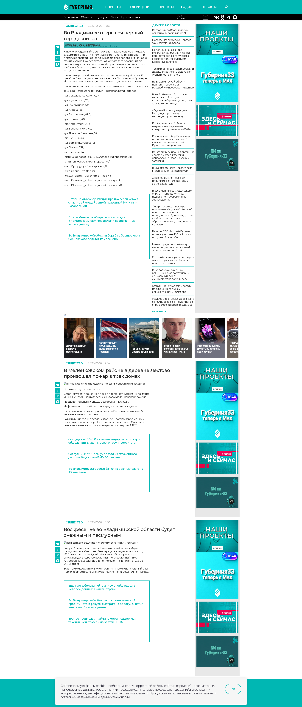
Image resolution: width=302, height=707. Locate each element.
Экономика (71, 17)
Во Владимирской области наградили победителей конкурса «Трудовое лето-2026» (171, 126)
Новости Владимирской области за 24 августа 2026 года (172, 41)
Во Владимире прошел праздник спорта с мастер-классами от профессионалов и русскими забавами (173, 156)
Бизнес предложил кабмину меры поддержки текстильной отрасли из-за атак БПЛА (171, 247)
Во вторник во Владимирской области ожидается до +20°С (170, 32)
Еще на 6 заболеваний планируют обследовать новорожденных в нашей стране (101, 587)
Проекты (166, 7)
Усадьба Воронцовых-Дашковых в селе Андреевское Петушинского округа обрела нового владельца (173, 301)
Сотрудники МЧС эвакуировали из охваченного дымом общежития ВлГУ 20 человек (171, 288)
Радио (186, 7)
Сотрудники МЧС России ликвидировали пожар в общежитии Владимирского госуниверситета (104, 440)
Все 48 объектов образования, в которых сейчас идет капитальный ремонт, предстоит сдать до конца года (172, 99)
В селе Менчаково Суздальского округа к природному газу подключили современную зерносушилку (101, 221)
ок (233, 689)
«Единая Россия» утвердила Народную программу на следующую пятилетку (169, 113)
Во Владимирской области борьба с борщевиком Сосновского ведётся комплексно (104, 237)
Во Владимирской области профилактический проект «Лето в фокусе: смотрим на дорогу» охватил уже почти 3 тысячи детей (105, 604)
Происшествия (130, 17)
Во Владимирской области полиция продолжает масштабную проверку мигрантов (173, 84)
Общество (87, 17)
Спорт (114, 17)
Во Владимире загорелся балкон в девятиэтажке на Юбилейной (105, 470)
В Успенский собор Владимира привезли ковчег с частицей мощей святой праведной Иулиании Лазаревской (103, 202)
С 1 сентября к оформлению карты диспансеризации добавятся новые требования (173, 260)
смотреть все (159, 311)
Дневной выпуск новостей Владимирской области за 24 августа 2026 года (170, 180)
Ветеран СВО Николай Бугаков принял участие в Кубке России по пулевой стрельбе (171, 234)
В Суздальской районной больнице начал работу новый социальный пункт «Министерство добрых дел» (170, 275)
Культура (102, 17)
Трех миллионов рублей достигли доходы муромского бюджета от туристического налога (173, 71)
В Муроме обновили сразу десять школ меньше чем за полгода (172, 169)
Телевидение (139, 7)
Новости (113, 7)
